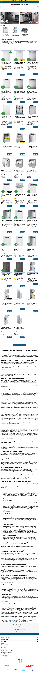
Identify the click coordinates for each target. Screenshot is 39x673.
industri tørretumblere (30, 464)
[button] (19, 345)
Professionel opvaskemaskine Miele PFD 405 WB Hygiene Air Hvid (6, 248)
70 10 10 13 (4, 614)
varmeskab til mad (24, 621)
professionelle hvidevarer (13, 620)
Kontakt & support (5, 637)
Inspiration (3, 641)
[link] (9, 74)
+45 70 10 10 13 (7, 649)
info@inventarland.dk (12, 614)
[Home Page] (19, 4)
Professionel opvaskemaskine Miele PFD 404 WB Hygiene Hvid (32, 195)
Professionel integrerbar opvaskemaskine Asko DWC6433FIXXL (18, 274)
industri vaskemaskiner (19, 464)
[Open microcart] (37, 4)
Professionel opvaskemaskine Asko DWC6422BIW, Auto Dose (19, 63)
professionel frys (8, 621)
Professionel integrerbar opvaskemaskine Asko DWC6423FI (5, 274)
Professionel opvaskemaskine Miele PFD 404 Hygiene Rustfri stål (6, 222)
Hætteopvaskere (4, 428)
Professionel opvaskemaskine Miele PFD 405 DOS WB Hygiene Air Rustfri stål (32, 248)
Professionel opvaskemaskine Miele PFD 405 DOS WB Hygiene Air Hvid (19, 248)
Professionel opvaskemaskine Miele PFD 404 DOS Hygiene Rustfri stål (32, 222)
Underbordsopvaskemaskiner (6, 411)
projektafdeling (30, 619)
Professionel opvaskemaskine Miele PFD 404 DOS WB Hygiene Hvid (19, 222)
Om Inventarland (4, 639)
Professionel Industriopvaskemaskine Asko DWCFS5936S (19, 117)
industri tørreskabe (15, 621)
